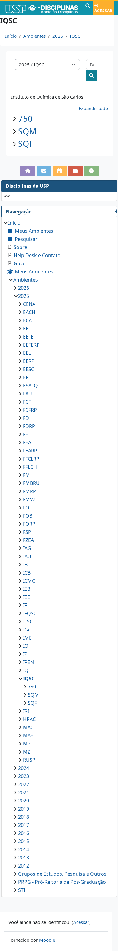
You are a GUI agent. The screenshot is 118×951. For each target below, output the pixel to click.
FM (26, 475)
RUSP (29, 760)
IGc (27, 629)
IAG (27, 548)
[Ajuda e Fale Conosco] (91, 171)
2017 (23, 825)
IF (25, 605)
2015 (23, 841)
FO (26, 507)
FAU (27, 393)
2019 (23, 808)
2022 (23, 784)
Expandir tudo (93, 108)
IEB (26, 589)
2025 (57, 36)
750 (25, 118)
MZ (26, 751)
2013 (23, 857)
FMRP (29, 491)
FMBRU (31, 483)
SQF (25, 143)
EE (25, 328)
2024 (23, 768)
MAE (28, 735)
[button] (88, 8)
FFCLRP (31, 458)
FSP (27, 532)
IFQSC (30, 613)
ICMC (29, 581)
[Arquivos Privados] (75, 171)
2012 (23, 865)
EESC (28, 369)
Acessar (103, 10)
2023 (23, 776)
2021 (23, 792)
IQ (25, 670)
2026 (23, 288)
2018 (23, 817)
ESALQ (30, 385)
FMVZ (29, 499)
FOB (27, 515)
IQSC (75, 36)
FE (25, 434)
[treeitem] (59, 556)
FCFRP (30, 410)
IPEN (28, 662)
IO (25, 646)
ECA (27, 320)
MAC (28, 727)
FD (26, 418)
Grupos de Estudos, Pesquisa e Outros (62, 874)
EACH (29, 312)
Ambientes (34, 36)
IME (27, 638)
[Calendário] (60, 171)
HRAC (29, 719)
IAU (27, 556)
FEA (27, 442)
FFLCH (30, 467)
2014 (23, 849)
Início (11, 36)
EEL (27, 353)
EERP (28, 361)
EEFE (28, 336)
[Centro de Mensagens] (44, 171)
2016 (23, 833)
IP (25, 654)
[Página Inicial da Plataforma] (27, 171)
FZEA (28, 540)
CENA (29, 304)
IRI (26, 711)
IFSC (28, 621)
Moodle (47, 940)
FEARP (30, 450)
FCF (27, 401)
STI (21, 890)
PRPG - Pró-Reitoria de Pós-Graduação (62, 882)
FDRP (29, 426)
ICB (27, 572)
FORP (29, 524)
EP (26, 377)
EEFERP (31, 345)
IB (25, 564)
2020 (23, 800)
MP (27, 743)
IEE (26, 597)
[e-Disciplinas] (42, 8)
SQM (27, 131)
